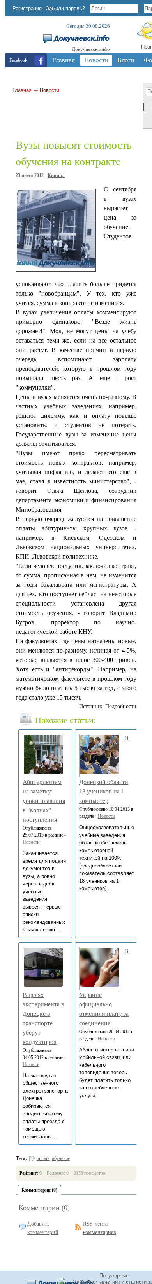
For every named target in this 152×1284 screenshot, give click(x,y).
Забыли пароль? (65, 8)
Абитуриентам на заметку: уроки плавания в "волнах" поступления (44, 801)
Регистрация (27, 8)
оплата (43, 1158)
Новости (49, 90)
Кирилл (56, 175)
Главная (22, 90)
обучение (61, 1158)
